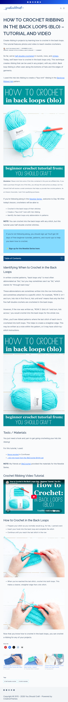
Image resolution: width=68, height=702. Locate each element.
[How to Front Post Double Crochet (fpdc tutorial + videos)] (33, 659)
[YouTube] (30, 2)
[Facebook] (35, 2)
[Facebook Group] (40, 2)
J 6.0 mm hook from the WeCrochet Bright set (26, 458)
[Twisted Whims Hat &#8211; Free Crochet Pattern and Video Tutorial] (54, 659)
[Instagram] (27, 2)
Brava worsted (13, 454)
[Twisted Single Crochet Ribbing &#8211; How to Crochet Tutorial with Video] (12, 659)
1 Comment (38, 50)
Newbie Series (35, 199)
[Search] (60, 8)
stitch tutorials (23, 681)
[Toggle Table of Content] (61, 258)
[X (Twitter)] (37, 2)
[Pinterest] (32, 2)
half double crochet (10, 681)
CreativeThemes (10, 699)
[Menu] (64, 8)
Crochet (5, 50)
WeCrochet (26, 464)
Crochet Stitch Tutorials (16, 50)
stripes (55, 56)
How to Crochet (29, 50)
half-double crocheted (24, 56)
